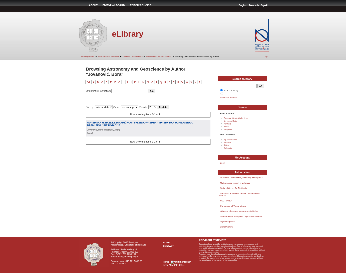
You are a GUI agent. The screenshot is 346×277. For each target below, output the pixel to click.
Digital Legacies (227, 221)
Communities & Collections (236, 118)
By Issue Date (230, 121)
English (243, 5)
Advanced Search (228, 97)
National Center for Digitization (234, 188)
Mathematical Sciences (108, 57)
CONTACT (168, 246)
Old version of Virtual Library (233, 206)
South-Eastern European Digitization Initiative (241, 216)
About (93, 5)
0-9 (88, 82)
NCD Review (225, 201)
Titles (226, 126)
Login (266, 56)
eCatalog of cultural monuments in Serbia (239, 211)
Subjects (228, 129)
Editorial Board (114, 5)
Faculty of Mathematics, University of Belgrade (241, 178)
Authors (227, 124)
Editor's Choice (140, 5)
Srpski (264, 5)
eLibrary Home (88, 57)
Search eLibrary (230, 90)
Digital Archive (226, 227)
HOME (166, 242)
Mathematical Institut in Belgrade (235, 183)
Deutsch (254, 5)
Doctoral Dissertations (133, 57)
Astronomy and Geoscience (159, 57)
